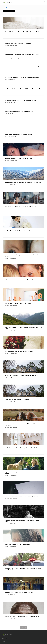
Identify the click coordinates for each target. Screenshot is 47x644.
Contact (3, 641)
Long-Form (6, 8)
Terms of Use (4, 638)
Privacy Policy (4, 640)
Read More (23, 627)
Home (3, 637)
